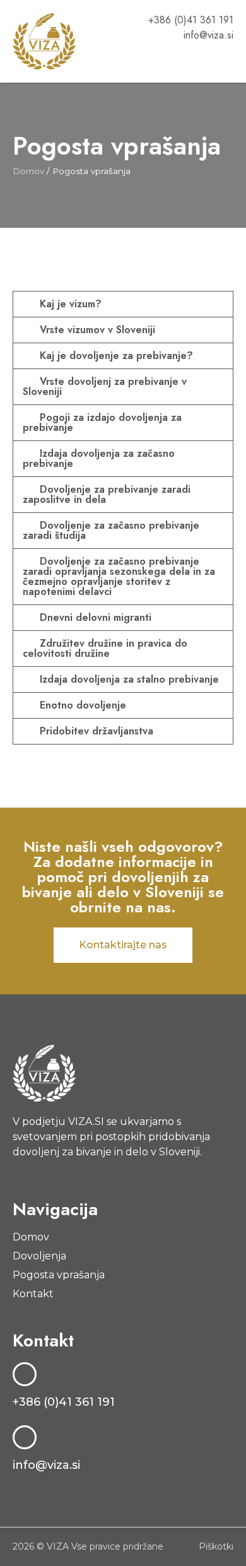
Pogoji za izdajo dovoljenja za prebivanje (102, 422)
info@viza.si (46, 1465)
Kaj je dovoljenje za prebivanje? (116, 355)
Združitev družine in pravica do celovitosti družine (105, 648)
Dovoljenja (39, 1256)
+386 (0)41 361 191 (64, 1402)
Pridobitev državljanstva (96, 731)
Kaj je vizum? (71, 304)
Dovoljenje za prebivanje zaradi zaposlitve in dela (106, 494)
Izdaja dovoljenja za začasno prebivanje (99, 458)
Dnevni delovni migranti (95, 617)
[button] (224, 59)
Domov (28, 171)
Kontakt (33, 1294)
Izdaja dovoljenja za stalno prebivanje (129, 679)
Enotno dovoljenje (83, 705)
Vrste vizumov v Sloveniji (97, 329)
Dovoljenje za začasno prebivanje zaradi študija (111, 530)
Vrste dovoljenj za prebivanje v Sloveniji (105, 386)
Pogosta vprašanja (59, 1275)
